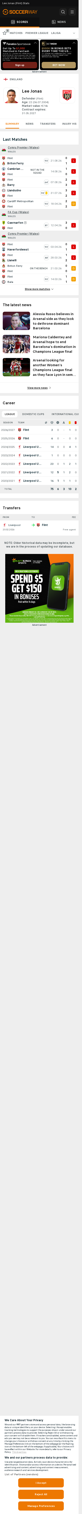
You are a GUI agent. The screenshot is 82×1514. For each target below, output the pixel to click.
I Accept (41, 1482)
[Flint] (67, 101)
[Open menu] (72, 12)
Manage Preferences (41, 1506)
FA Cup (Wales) (18, 212)
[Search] (63, 12)
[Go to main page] (23, 12)
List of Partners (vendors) (21, 1474)
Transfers (48, 123)
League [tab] (10, 414)
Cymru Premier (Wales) (23, 147)
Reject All (41, 1494)
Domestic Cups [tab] (33, 414)
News (29, 123)
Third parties (19, 1452)
